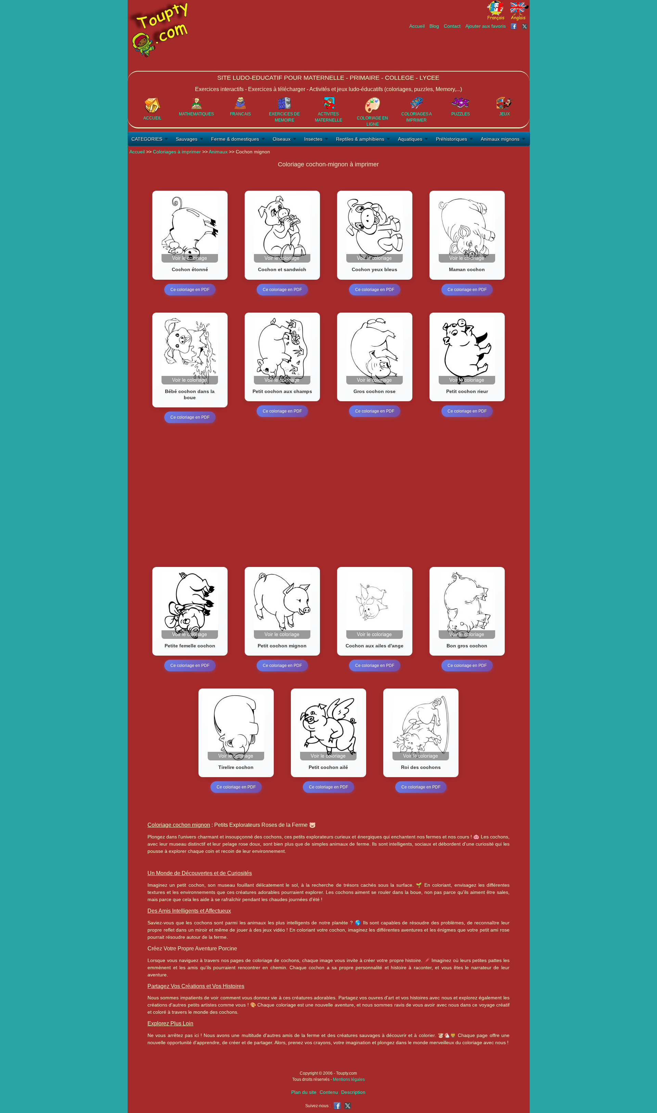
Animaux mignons (500, 139)
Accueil (417, 26)
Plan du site (304, 1092)
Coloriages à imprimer (177, 151)
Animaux (218, 151)
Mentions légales (349, 1079)
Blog (434, 26)
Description (353, 1092)
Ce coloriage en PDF (189, 289)
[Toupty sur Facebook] (514, 26)
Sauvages (186, 139)
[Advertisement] (404, 50)
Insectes (313, 139)
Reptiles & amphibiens (360, 139)
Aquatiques (410, 139)
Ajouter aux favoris (485, 26)
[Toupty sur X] (525, 26)
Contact (452, 26)
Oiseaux (282, 139)
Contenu (329, 1092)
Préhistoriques (451, 139)
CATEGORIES (146, 139)
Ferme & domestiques (235, 139)
